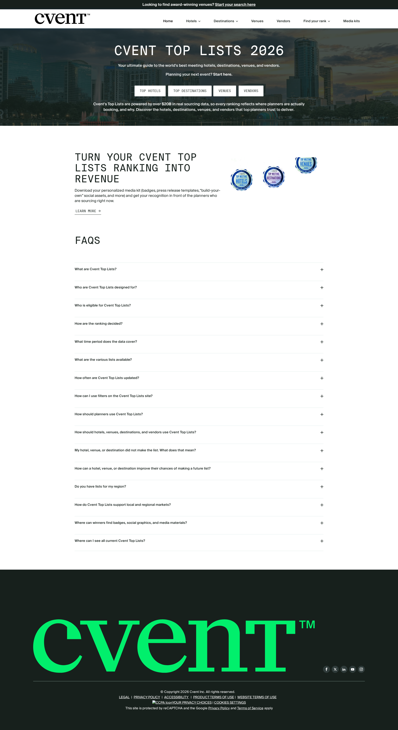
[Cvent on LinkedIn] (343, 669)
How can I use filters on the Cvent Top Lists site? (114, 396)
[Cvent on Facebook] (326, 669)
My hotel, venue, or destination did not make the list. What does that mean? (135, 450)
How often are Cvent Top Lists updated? (107, 378)
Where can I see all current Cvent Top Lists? (110, 541)
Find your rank (314, 21)
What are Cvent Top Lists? (95, 269)
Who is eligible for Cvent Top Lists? (103, 305)
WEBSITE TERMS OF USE (257, 697)
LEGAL (124, 697)
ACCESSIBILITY (176, 697)
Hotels (191, 21)
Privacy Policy (219, 708)
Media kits (351, 21)
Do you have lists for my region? (100, 486)
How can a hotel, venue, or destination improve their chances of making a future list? (143, 468)
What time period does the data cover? (106, 342)
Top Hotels (150, 91)
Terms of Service (250, 708)
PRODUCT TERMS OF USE (213, 697)
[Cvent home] (62, 18)
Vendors (283, 21)
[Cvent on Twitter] (335, 669)
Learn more (85, 211)
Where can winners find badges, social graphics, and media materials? (131, 523)
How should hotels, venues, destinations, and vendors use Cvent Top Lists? (135, 432)
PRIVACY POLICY (147, 697)
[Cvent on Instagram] (361, 669)
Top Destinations (189, 91)
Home (168, 21)
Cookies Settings (230, 702)
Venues (257, 21)
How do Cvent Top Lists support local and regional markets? (123, 505)
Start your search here (235, 5)
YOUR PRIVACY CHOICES (192, 702)
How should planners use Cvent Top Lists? (109, 414)
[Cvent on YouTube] (352, 669)
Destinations (224, 21)
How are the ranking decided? (99, 324)
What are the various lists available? (103, 360)
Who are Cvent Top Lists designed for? (106, 287)
